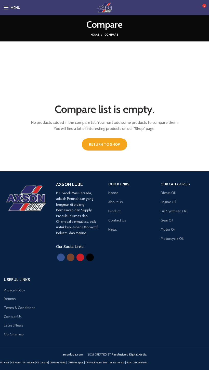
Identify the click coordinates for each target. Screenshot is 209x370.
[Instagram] (70, 257)
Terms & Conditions (19, 307)
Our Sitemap (14, 334)
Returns (10, 299)
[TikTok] (90, 257)
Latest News (13, 325)
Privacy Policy (14, 290)
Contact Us (13, 316)
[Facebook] (61, 257)
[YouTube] (80, 257)
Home (95, 34)
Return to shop (104, 144)
